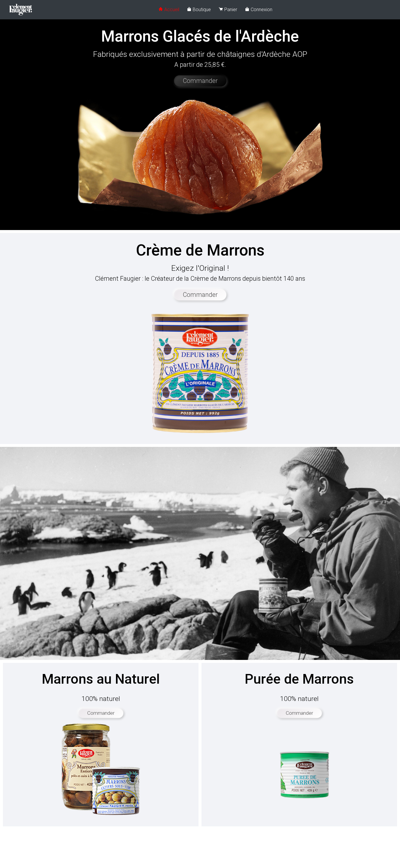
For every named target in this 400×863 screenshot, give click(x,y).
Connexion (260, 9)
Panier (230, 9)
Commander (200, 80)
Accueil (171, 9)
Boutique (201, 9)
